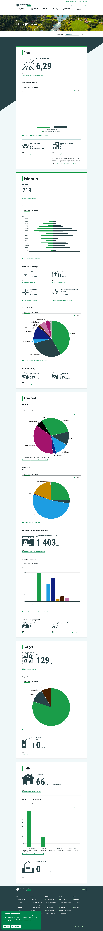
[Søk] (85, 5)
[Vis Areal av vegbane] (57, 131)
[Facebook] (75, 926)
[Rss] (85, 926)
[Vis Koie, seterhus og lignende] (57, 605)
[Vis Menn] (53, 255)
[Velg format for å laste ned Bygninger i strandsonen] (76, 567)
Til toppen (83, 889)
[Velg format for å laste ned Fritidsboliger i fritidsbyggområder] (76, 807)
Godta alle (6, 926)
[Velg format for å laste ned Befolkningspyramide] (76, 213)
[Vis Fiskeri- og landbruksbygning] (57, 607)
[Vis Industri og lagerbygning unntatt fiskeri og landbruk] (41, 607)
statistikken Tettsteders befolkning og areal (66, 163)
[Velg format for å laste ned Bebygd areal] (76, 414)
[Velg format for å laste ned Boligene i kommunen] (76, 684)
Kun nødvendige (16, 926)
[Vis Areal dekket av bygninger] (47, 131)
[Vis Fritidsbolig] (34, 606)
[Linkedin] (78, 926)
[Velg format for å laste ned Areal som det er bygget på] (76, 90)
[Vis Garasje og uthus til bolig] (57, 606)
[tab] (27, 87)
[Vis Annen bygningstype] (36, 608)
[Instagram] (82, 926)
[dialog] (21, 920)
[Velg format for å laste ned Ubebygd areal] (76, 477)
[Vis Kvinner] (49, 255)
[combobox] (72, 34)
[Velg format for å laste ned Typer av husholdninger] (76, 315)
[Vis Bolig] (33, 605)
